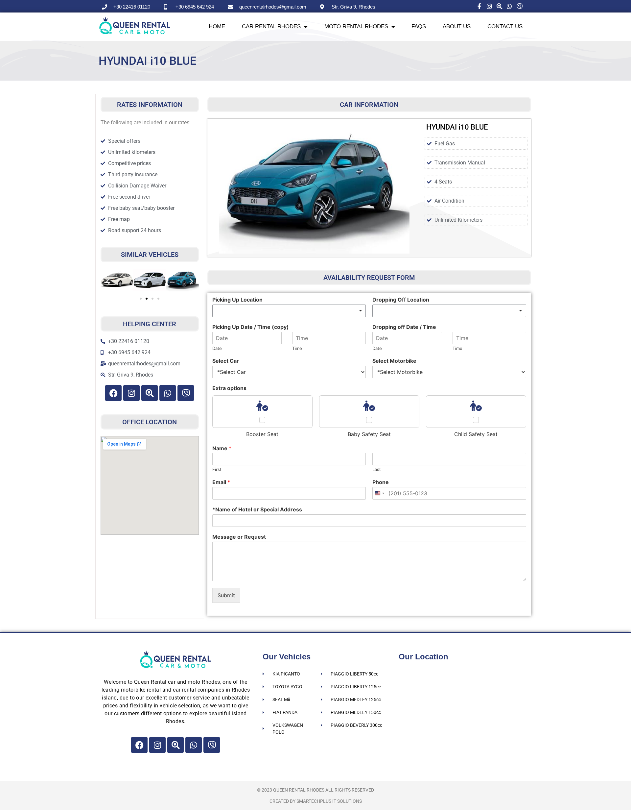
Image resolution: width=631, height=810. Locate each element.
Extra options (229, 388)
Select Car (225, 360)
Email (221, 482)
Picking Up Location (237, 299)
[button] (108, 281)
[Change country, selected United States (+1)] (379, 493)
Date (217, 348)
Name (221, 448)
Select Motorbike (394, 360)
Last (376, 469)
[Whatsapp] (167, 393)
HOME (217, 26)
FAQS (418, 26)
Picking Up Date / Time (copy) (250, 327)
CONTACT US (505, 26)
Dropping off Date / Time (404, 327)
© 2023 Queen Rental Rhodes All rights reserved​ (315, 790)
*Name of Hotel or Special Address (257, 509)
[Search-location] (149, 393)
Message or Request (239, 536)
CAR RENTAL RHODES (271, 26)
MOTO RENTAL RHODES (356, 26)
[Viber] (185, 393)
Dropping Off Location (400, 299)
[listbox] (289, 311)
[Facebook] (113, 393)
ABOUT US (457, 26)
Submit (226, 595)
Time (297, 348)
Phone (380, 482)
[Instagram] (131, 393)
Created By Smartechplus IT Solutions (315, 801)
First (217, 469)
